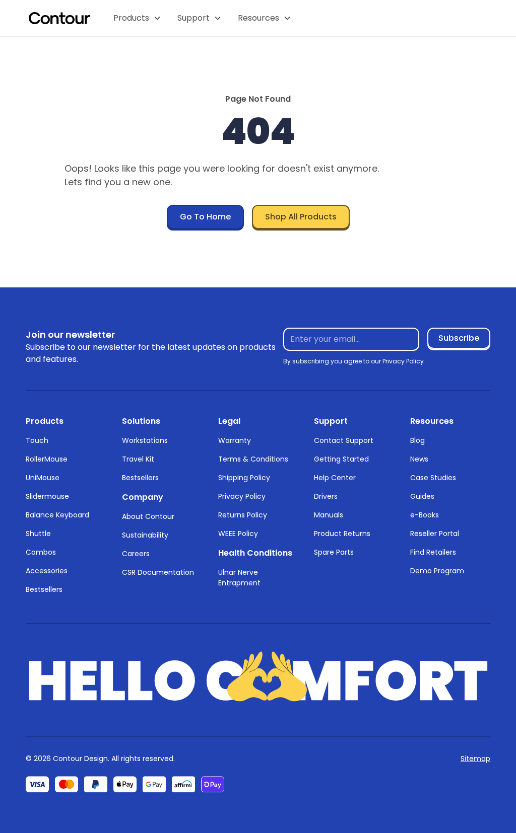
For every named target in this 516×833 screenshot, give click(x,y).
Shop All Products (301, 216)
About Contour (148, 516)
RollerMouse (47, 459)
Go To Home (205, 216)
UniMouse (42, 478)
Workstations (145, 440)
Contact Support (343, 440)
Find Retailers (433, 552)
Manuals (328, 515)
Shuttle (38, 533)
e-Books (424, 515)
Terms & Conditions (253, 459)
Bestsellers (44, 589)
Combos (41, 552)
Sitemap (475, 758)
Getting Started (341, 459)
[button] (137, 18)
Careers (136, 554)
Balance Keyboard (57, 515)
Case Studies (433, 478)
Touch (37, 440)
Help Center (335, 478)
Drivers (326, 496)
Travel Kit (138, 459)
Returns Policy (242, 515)
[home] (59, 18)
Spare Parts (334, 552)
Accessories (47, 571)
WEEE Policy (238, 533)
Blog (417, 440)
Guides (422, 496)
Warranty (234, 440)
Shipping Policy (244, 478)
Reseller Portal (434, 533)
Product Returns (342, 533)
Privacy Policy (242, 496)
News (419, 459)
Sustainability (145, 535)
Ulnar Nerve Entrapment (239, 577)
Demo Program (437, 571)
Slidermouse (47, 496)
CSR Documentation (158, 572)
